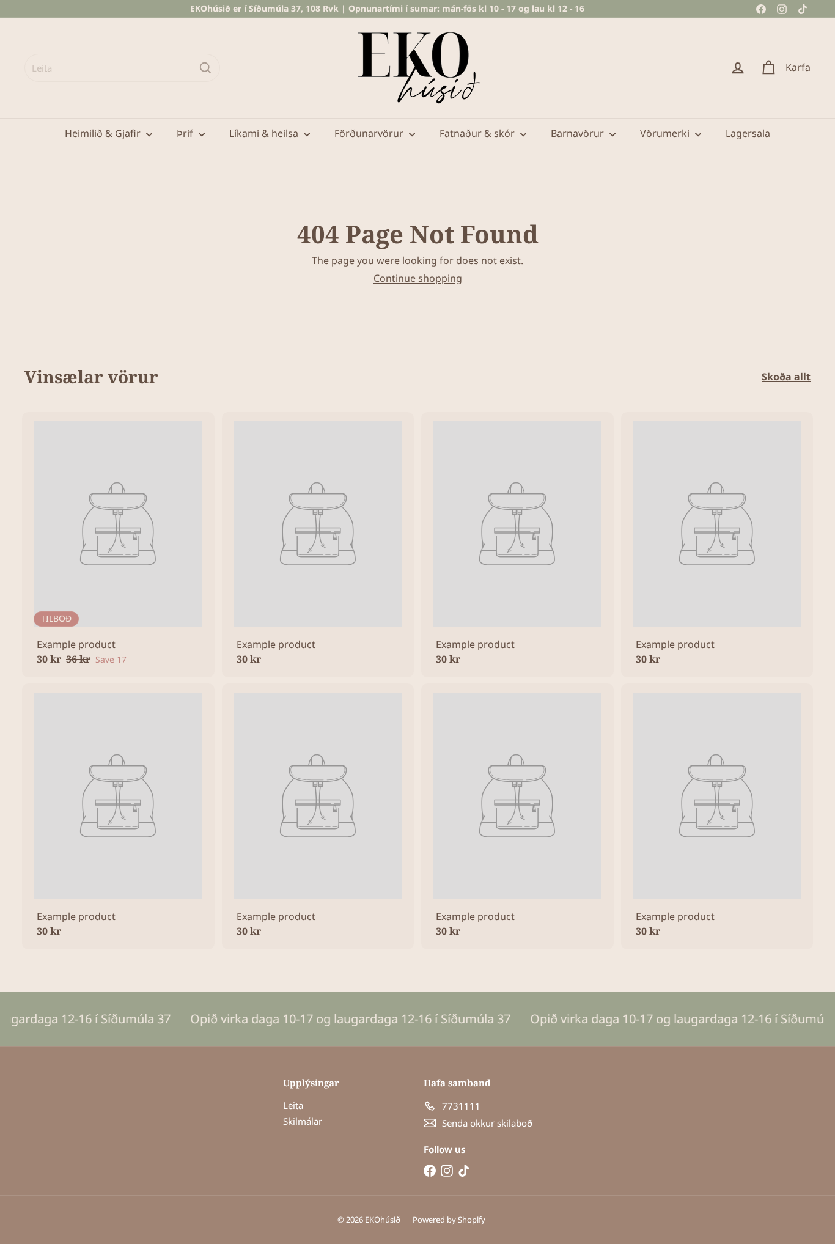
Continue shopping (417, 278)
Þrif (186, 133)
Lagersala (748, 133)
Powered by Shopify (449, 1219)
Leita (293, 1105)
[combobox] (122, 68)
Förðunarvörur (370, 133)
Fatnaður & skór (478, 133)
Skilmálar (302, 1121)
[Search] (205, 68)
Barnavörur (578, 133)
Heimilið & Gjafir (104, 133)
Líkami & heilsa (265, 133)
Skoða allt (786, 377)
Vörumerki (666, 133)
